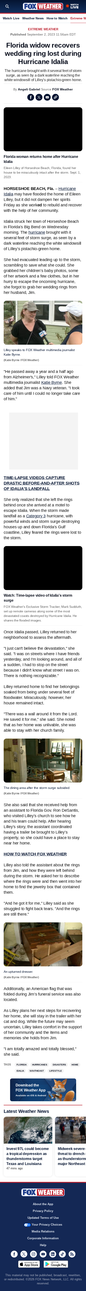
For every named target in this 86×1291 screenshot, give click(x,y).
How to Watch (57, 18)
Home (75, 1064)
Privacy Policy (43, 1211)
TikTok (62, 1254)
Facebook (30, 97)
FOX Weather (62, 89)
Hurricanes (39, 1064)
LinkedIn (52, 1254)
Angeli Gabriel (29, 89)
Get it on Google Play (56, 1264)
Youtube (43, 1254)
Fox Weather (43, 6)
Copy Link (55, 97)
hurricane (36, 232)
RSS (72, 1254)
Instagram (33, 1254)
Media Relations (43, 1231)
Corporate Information (43, 1238)
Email (47, 97)
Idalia (20, 1071)
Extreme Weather (43, 29)
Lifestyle (55, 1071)
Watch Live (11, 18)
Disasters (59, 1064)
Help (43, 1245)
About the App (43, 1204)
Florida (22, 1064)
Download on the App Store (29, 1264)
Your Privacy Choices (47, 1224)
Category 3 (36, 516)
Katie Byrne (51, 382)
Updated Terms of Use (43, 1217)
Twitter (39, 97)
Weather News (33, 18)
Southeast (37, 1071)
